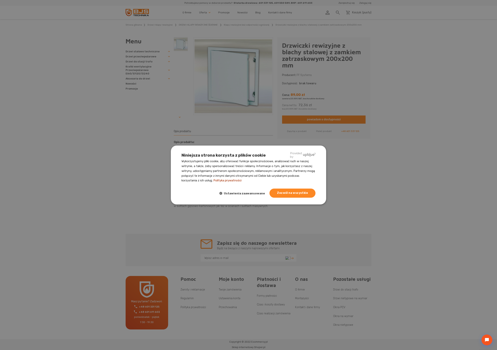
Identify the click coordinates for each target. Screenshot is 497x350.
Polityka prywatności (227, 180)
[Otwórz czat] (486, 339)
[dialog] (248, 175)
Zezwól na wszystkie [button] (292, 193)
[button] (243, 193)
